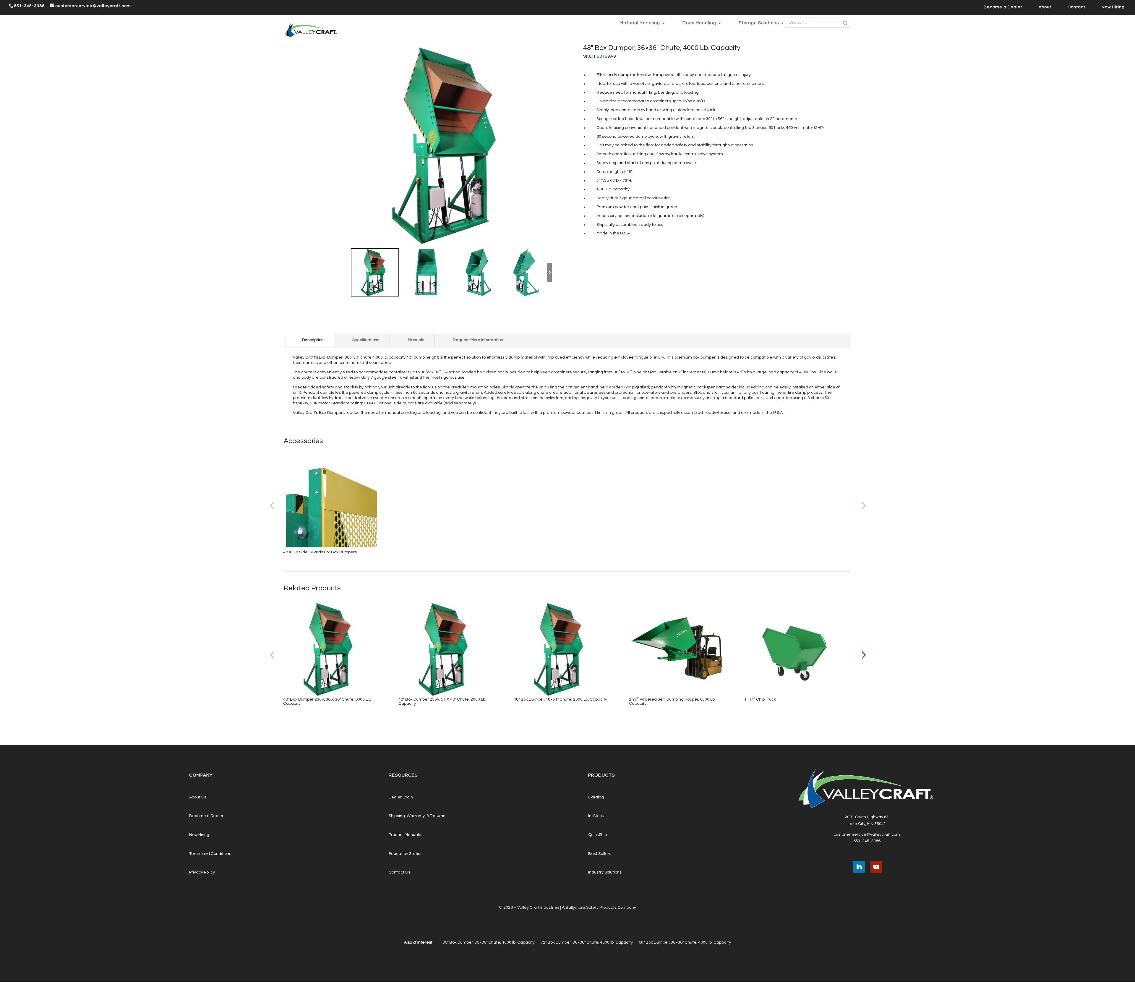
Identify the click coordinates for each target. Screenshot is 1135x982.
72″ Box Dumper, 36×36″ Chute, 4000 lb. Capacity (587, 942)
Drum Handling (699, 23)
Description (313, 340)
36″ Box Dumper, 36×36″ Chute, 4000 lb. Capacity (488, 942)
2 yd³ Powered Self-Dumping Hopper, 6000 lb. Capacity (672, 701)
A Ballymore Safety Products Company (599, 907)
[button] (863, 505)
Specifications (365, 340)
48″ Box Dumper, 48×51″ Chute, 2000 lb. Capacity (560, 699)
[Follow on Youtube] (876, 867)
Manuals (416, 340)
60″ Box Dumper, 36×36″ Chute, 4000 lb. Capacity (685, 942)
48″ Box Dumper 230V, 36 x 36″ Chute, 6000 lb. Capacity (327, 701)
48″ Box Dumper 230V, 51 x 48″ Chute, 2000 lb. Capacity (442, 701)
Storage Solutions (759, 23)
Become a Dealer (1003, 7)
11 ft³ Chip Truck (760, 699)
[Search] (845, 22)
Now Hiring (1113, 7)
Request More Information (478, 340)
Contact (1076, 7)
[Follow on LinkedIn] (859, 867)
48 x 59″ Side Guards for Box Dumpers (320, 552)
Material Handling (640, 23)
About (1045, 7)
